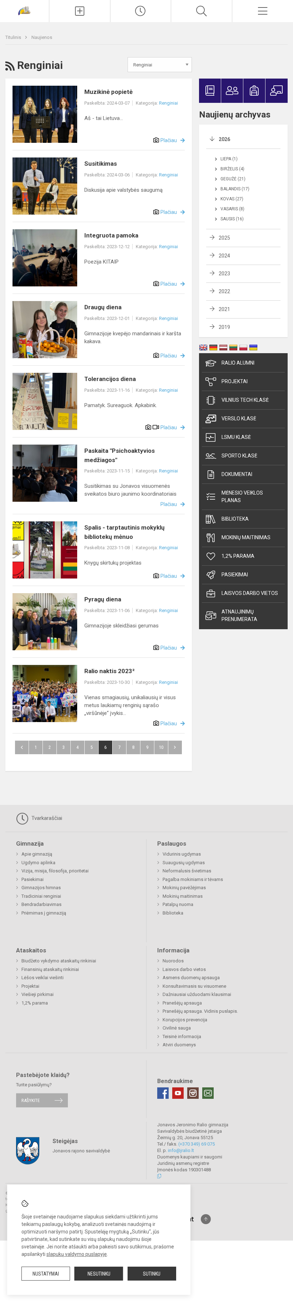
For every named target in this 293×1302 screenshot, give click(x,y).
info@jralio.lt (181, 1150)
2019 (224, 327)
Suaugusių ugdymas (184, 862)
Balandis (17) (234, 188)
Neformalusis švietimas (187, 870)
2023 (224, 273)
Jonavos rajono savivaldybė (81, 1150)
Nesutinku (99, 1274)
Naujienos (41, 37)
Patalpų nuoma (178, 904)
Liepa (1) (229, 158)
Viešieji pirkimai (37, 994)
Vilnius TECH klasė (245, 400)
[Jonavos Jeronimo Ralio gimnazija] (24, 10)
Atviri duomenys (179, 1044)
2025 (224, 238)
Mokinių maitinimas (246, 537)
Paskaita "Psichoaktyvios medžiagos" (119, 455)
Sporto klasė (239, 456)
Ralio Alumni (238, 363)
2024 (224, 256)
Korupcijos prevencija (185, 1019)
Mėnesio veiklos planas (242, 496)
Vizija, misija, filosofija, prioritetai (55, 870)
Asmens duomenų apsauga (191, 977)
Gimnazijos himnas (41, 887)
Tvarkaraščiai (46, 818)
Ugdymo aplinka (38, 862)
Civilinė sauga (177, 1028)
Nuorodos (173, 960)
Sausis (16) (232, 218)
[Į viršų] (206, 1219)
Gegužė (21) (232, 178)
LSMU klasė (236, 437)
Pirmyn (175, 747)
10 (161, 747)
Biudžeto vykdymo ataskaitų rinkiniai (58, 960)
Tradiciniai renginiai (41, 896)
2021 (224, 309)
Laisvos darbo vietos (250, 593)
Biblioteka (235, 519)
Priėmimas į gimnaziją (43, 913)
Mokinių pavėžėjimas (184, 887)
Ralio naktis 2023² (109, 671)
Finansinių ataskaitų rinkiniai (50, 969)
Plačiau (168, 140)
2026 (224, 139)
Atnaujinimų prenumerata (239, 615)
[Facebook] (163, 1093)
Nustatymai (46, 1274)
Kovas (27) (231, 198)
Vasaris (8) (232, 208)
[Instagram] (193, 1093)
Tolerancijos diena (110, 378)
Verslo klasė (239, 418)
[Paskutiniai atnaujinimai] (140, 11)
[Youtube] (178, 1093)
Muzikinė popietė (108, 91)
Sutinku (151, 1274)
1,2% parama (238, 556)
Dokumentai (237, 474)
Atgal (22, 747)
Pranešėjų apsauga (182, 1003)
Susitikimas (100, 163)
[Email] (208, 1093)
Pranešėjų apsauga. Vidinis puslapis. (200, 1011)
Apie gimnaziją (36, 854)
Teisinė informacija (182, 1036)
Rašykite (30, 1100)
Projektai (235, 381)
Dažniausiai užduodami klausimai (197, 994)
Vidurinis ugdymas (182, 854)
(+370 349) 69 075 (196, 1144)
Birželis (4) (232, 168)
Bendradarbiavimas (41, 904)
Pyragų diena (102, 599)
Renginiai (168, 103)
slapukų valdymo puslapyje (76, 1254)
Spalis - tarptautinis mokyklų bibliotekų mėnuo (124, 532)
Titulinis (13, 37)
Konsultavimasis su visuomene (194, 986)
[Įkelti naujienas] (79, 11)
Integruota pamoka (111, 235)
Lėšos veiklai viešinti (42, 977)
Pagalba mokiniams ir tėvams (193, 879)
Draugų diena (102, 307)
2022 (224, 291)
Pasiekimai (235, 574)
